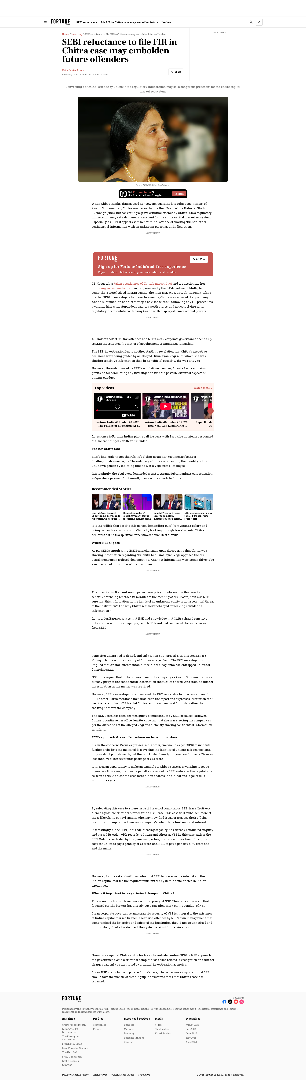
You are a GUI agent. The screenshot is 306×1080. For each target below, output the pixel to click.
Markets (129, 1029)
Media (159, 1018)
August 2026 (192, 1024)
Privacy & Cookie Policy (75, 1074)
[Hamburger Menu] (45, 22)
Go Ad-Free (199, 259)
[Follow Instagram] (241, 1001)
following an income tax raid (112, 288)
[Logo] (60, 22)
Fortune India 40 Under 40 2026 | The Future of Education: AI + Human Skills (117, 425)
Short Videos (162, 1029)
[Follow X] (230, 1001)
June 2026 (191, 1033)
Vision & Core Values (122, 1074)
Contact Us (144, 1074)
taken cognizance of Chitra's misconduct (143, 283)
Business (129, 1024)
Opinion (128, 1041)
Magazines (193, 1018)
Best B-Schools (70, 1060)
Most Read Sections (137, 1018)
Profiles (98, 1018)
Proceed (179, 193)
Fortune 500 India (72, 1043)
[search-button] (251, 22)
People (97, 1029)
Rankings (68, 1018)
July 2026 (191, 1029)
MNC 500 (67, 1065)
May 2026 (191, 1037)
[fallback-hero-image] (106, 502)
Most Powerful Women (75, 1048)
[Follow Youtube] (236, 1001)
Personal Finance (134, 1037)
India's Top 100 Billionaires (70, 1031)
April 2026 (191, 1041)
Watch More (201, 387)
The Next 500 (69, 1052)
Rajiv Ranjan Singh (73, 70)
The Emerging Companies (70, 1038)
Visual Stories (163, 1033)
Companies (99, 1024)
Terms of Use (99, 1074)
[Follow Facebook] (224, 1001)
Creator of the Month (74, 1024)
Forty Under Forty (72, 1056)
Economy (129, 1033)
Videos (159, 1024)
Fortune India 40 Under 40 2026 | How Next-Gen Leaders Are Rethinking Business (165, 425)
